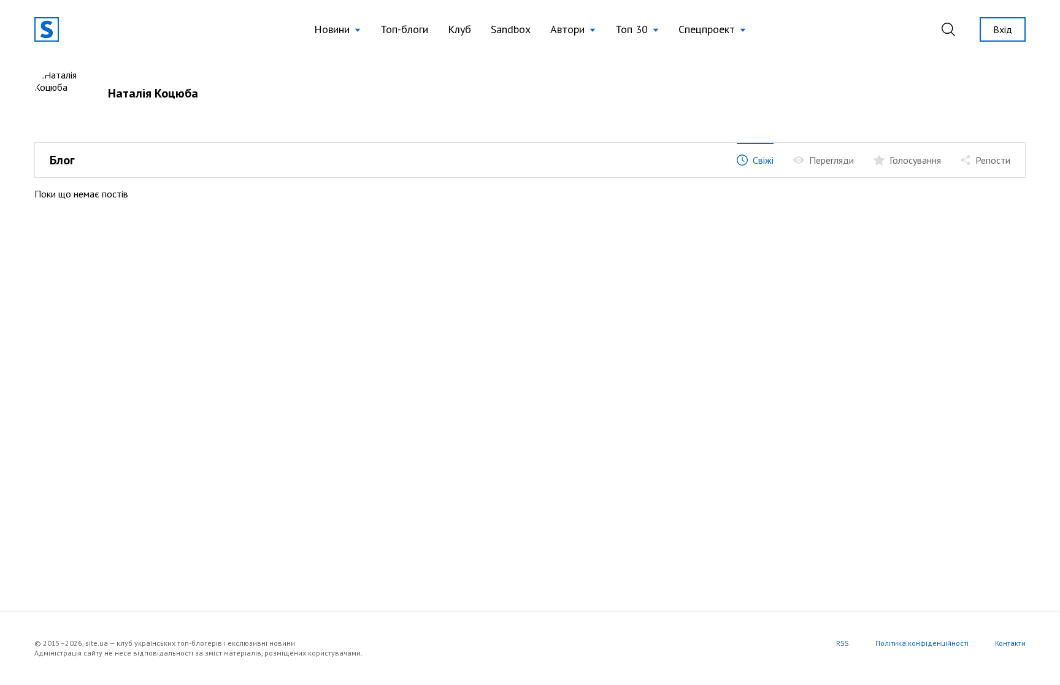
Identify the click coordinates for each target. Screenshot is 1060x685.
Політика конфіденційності (922, 643)
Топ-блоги (404, 29)
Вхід (1002, 29)
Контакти (1010, 643)
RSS (842, 643)
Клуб (459, 29)
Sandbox (511, 29)
